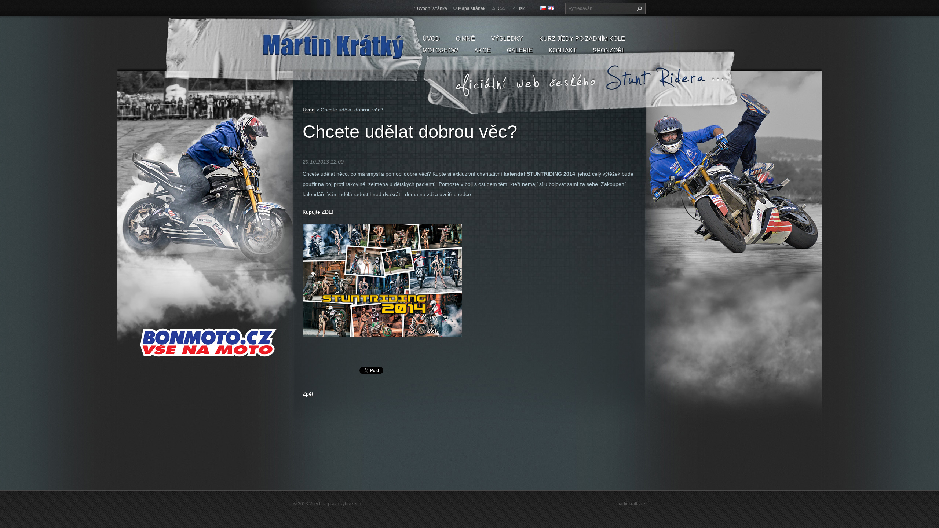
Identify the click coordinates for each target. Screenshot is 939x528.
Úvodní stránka (432, 8)
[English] (551, 8)
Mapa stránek (471, 8)
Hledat (638, 8)
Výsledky (507, 39)
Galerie (520, 50)
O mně (465, 39)
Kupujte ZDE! (318, 212)
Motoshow (440, 50)
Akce (482, 50)
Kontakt (563, 50)
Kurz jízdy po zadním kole (582, 39)
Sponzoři (608, 50)
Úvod (431, 39)
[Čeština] (543, 8)
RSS (500, 8)
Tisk (520, 8)
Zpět (308, 394)
